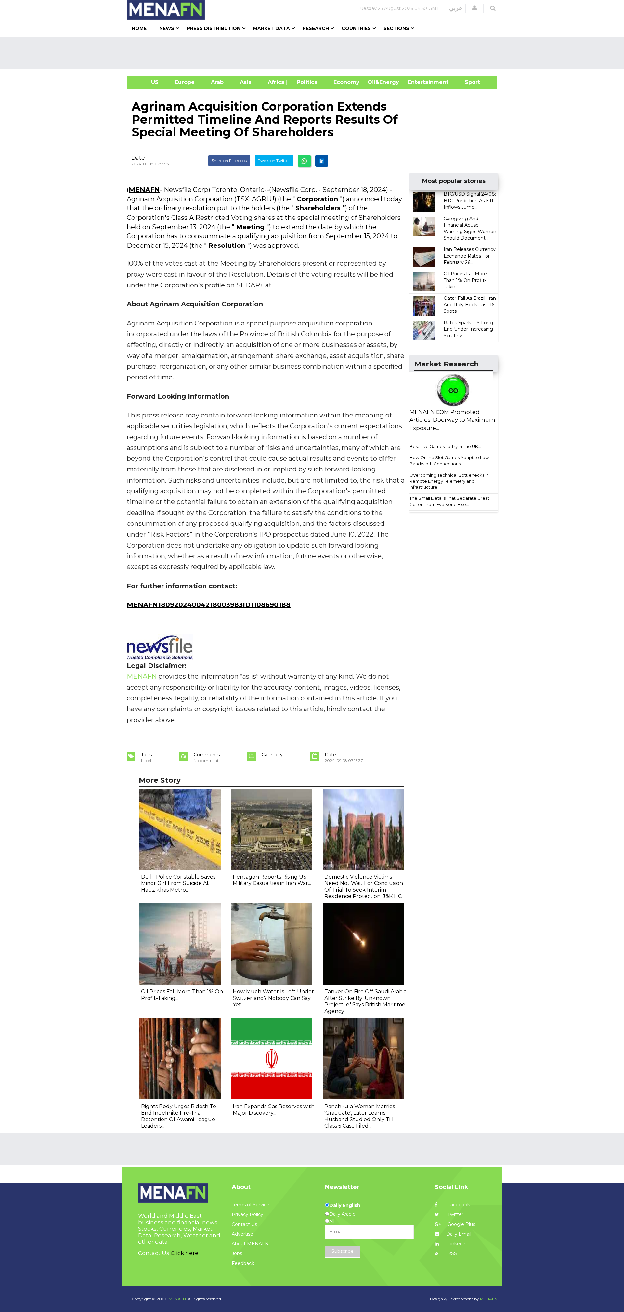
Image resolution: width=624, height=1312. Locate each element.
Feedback (243, 1263)
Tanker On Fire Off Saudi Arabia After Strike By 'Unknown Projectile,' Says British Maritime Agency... (365, 1001)
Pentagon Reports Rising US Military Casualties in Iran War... (272, 880)
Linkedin (456, 1244)
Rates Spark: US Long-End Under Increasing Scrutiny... (469, 329)
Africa (275, 82)
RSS (451, 1253)
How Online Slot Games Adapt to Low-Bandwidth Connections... (450, 460)
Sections (396, 28)
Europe (185, 82)
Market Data (271, 28)
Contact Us (244, 1224)
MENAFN (144, 189)
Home (139, 28)
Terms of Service (250, 1205)
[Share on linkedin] (321, 161)
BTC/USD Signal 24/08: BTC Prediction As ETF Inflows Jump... (470, 200)
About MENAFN (250, 1244)
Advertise (242, 1234)
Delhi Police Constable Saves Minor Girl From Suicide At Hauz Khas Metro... (178, 883)
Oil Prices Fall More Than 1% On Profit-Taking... (465, 280)
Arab (217, 82)
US (147, 82)
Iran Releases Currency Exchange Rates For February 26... (470, 255)
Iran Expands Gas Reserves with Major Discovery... (274, 1109)
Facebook (458, 1205)
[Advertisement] (314, 53)
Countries (356, 28)
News (166, 28)
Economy (346, 82)
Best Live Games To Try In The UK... (445, 446)
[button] (474, 8)
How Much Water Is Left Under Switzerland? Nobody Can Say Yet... (273, 998)
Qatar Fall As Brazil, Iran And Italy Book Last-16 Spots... (470, 304)
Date (138, 157)
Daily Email (458, 1234)
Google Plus (460, 1224)
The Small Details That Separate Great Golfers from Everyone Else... (449, 501)
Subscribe (343, 1251)
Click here (185, 1253)
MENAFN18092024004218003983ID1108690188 (209, 605)
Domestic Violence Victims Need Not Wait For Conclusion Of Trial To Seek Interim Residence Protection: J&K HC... (364, 886)
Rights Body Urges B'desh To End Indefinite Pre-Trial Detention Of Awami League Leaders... (178, 1116)
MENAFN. (178, 1298)
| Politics (305, 82)
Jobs (237, 1253)
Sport (468, 82)
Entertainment (418, 82)
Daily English (344, 1205)
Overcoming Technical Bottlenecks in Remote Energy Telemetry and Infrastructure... (449, 481)
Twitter (454, 1214)
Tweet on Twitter (274, 160)
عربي (455, 8)
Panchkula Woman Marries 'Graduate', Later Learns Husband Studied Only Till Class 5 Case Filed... (359, 1116)
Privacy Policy (247, 1214)
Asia (246, 82)
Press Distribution (213, 28)
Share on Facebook (229, 160)
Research (316, 28)
